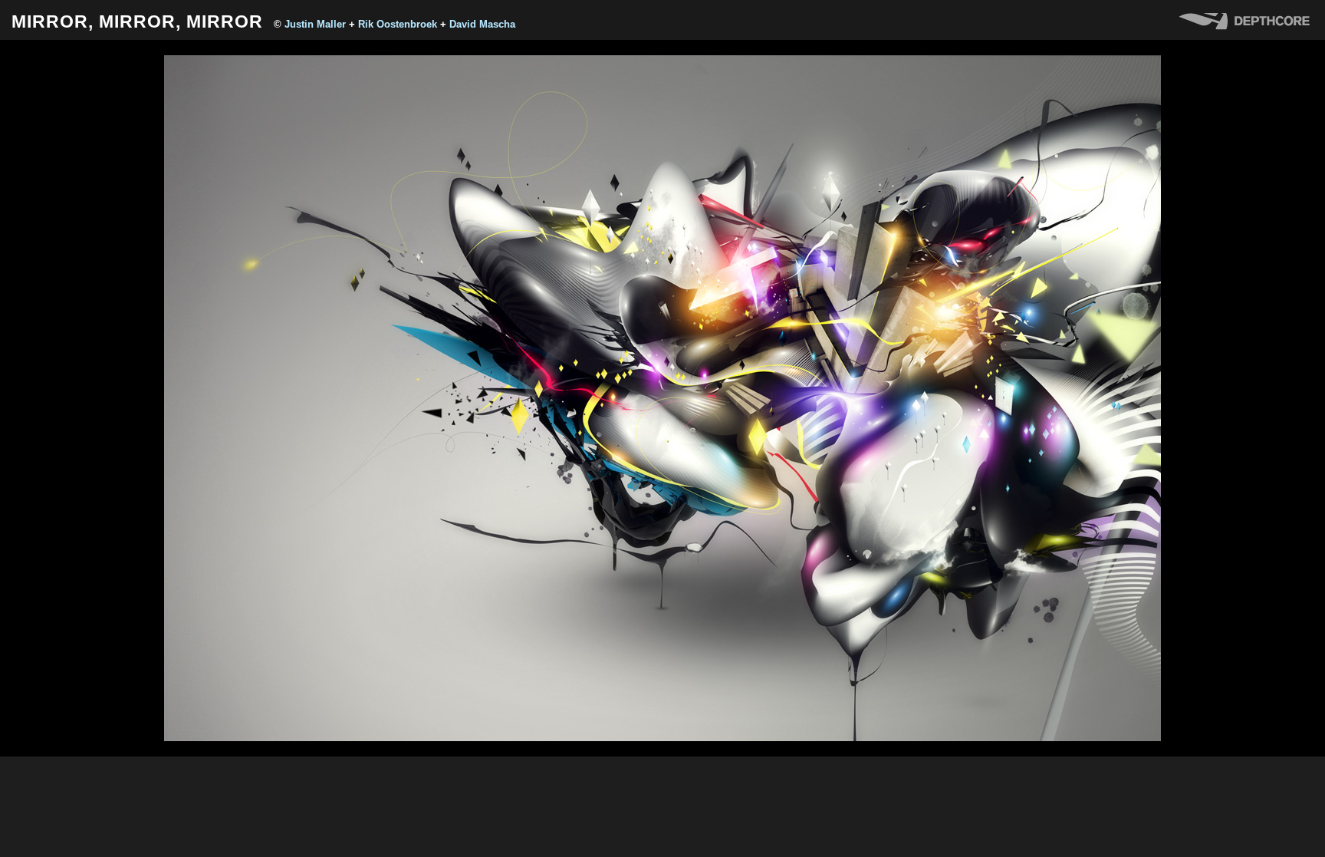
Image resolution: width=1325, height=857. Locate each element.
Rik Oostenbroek (397, 24)
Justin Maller (315, 24)
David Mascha (482, 24)
